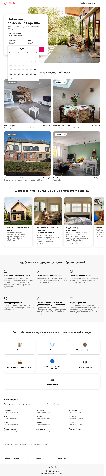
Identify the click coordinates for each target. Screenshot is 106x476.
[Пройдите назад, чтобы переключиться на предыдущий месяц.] (11, 48)
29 (31, 74)
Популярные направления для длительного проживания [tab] (24, 404)
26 (19, 74)
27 (23, 74)
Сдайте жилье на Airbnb (89, 3)
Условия (61, 473)
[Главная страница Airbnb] (9, 3)
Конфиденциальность (48, 473)
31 (11, 78)
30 (35, 74)
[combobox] (26, 35)
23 (35, 70)
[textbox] (16, 43)
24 (11, 74)
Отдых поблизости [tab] (53, 404)
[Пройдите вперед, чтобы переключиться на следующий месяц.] (35, 48)
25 (15, 74)
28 (27, 74)
